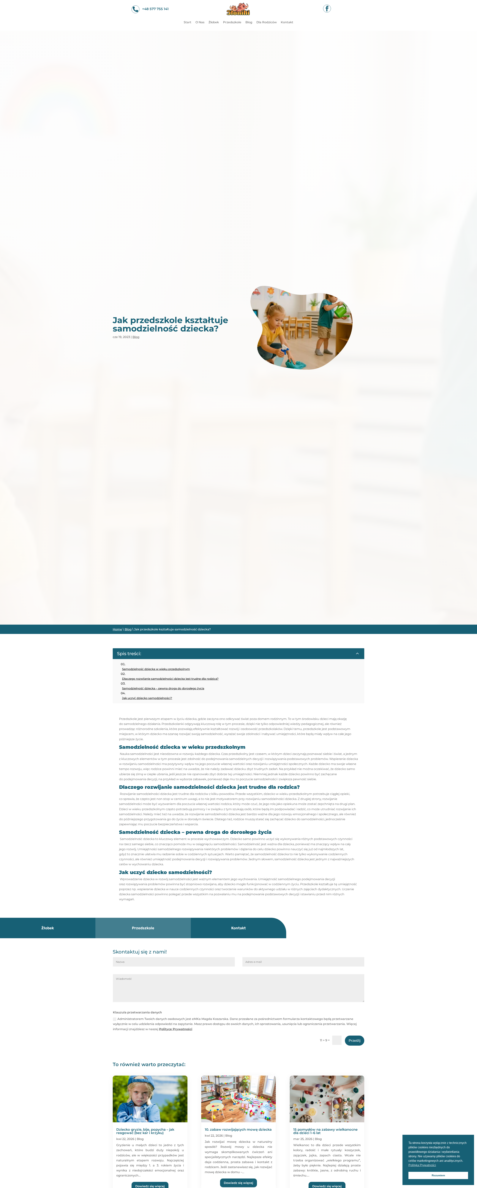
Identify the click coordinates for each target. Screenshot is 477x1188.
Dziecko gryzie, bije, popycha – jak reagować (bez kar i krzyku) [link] (145, 1131)
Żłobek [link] (214, 22)
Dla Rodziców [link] (266, 22)
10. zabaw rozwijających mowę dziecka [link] (238, 1130)
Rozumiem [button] (438, 1175)
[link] (238, 17)
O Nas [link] (199, 22)
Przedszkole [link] (232, 22)
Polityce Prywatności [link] (175, 1029)
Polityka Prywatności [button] (422, 1165)
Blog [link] (248, 22)
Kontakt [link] (287, 22)
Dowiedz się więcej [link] (238, 1183)
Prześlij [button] (355, 1041)
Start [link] (187, 22)
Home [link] (117, 629)
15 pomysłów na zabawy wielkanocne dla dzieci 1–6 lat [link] (325, 1131)
